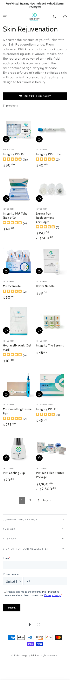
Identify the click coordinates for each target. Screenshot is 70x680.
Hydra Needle (45, 286)
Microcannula (12, 286)
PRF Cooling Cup (14, 473)
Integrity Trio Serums (50, 345)
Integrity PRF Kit (47, 409)
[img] (12, 159)
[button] (55, 16)
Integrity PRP (28, 655)
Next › (47, 500)
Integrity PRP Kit (14, 154)
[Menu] (5, 16)
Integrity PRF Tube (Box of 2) (15, 216)
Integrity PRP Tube (48, 154)
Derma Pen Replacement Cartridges (45, 218)
